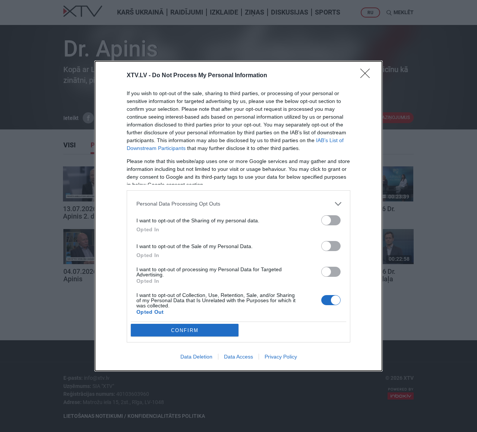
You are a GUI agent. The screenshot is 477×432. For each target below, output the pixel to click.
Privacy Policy (281, 357)
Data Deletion (196, 357)
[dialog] (238, 216)
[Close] (367, 76)
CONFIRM (185, 330)
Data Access (238, 357)
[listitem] (238, 204)
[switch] (331, 220)
